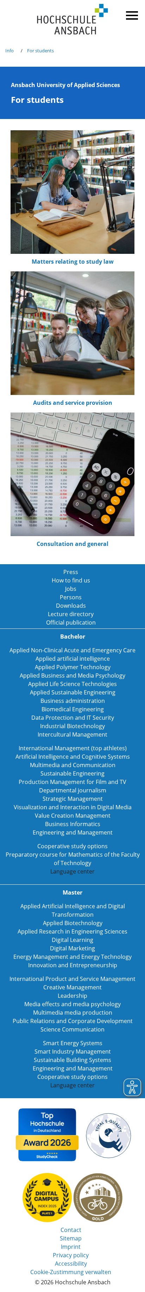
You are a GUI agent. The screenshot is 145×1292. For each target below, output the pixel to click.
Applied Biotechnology (72, 923)
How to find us (71, 580)
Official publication (71, 622)
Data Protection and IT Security (72, 717)
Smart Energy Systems (72, 1043)
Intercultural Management (72, 734)
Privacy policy (71, 1255)
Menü (131, 14)
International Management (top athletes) (73, 748)
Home (72, 19)
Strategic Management (73, 799)
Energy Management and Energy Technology (72, 957)
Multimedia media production (72, 1012)
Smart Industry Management (72, 1051)
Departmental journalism (72, 790)
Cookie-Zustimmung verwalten (70, 1272)
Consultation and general (72, 544)
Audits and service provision (72, 403)
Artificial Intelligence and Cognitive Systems (72, 756)
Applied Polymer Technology (73, 667)
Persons (71, 597)
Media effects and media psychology (72, 1004)
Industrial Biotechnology (72, 726)
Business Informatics (72, 824)
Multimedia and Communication (72, 765)
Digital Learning (72, 940)
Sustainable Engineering (72, 773)
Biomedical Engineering (73, 709)
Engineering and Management (73, 832)
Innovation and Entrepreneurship (72, 965)
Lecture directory (71, 614)
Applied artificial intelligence (73, 659)
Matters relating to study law (73, 261)
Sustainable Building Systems (72, 1060)
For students (40, 50)
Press (70, 572)
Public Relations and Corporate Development (73, 1021)
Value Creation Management (73, 815)
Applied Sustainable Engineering (72, 692)
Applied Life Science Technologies (72, 684)
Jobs (70, 589)
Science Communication (72, 1029)
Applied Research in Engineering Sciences (72, 931)
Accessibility (71, 1263)
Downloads (71, 605)
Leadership (72, 996)
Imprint (71, 1247)
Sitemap (71, 1238)
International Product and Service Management (72, 979)
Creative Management (72, 987)
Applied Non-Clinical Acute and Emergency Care (72, 650)
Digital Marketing (72, 948)
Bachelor (72, 636)
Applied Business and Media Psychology (72, 675)
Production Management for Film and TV (72, 782)
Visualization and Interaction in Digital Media (73, 807)
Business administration (72, 701)
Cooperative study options (72, 846)
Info (9, 50)
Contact (71, 1230)
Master (72, 892)
